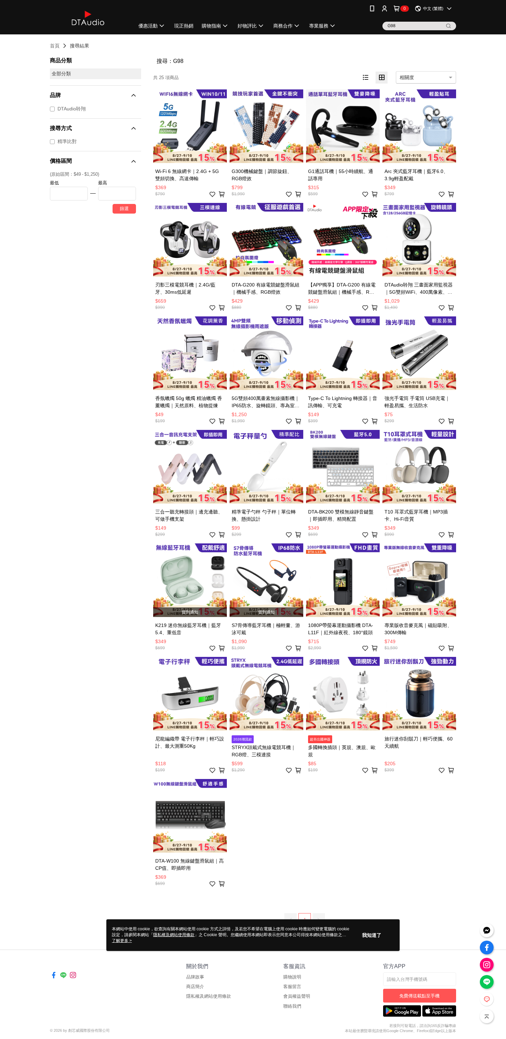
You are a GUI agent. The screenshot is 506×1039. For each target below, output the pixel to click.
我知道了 (371, 935)
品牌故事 (195, 977)
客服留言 (292, 986)
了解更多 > (122, 940)
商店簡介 (195, 986)
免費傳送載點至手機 (419, 995)
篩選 (124, 208)
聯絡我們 (292, 1006)
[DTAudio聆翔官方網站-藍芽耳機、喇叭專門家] (88, 18)
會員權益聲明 (296, 996)
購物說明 (292, 977)
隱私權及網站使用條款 (208, 996)
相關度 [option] (407, 77)
